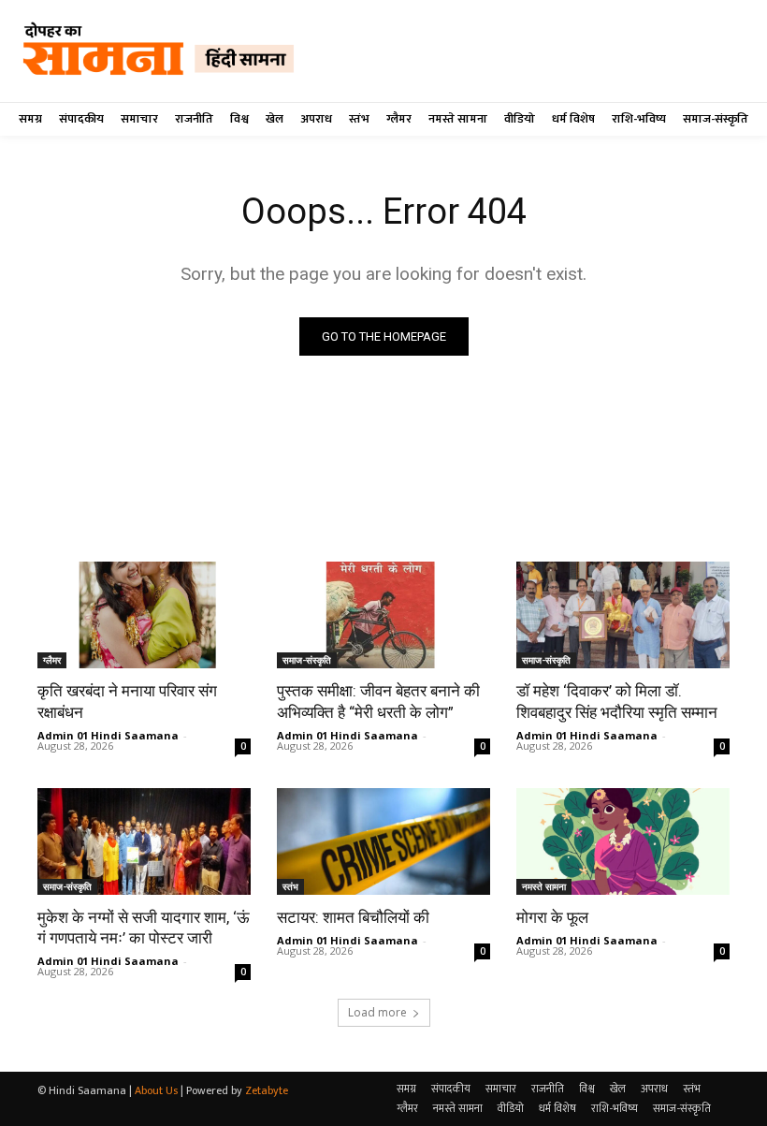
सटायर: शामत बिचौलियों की (353, 917)
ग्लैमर (52, 659)
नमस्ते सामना (544, 886)
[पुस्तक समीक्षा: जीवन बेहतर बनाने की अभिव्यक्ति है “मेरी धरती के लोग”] (383, 615)
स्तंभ (290, 886)
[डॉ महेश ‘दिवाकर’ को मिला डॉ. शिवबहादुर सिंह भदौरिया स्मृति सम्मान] (623, 615)
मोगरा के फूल (552, 917)
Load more (377, 1012)
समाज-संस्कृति (306, 659)
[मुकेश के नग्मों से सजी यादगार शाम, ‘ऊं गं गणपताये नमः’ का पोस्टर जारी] (144, 841)
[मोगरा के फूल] (623, 841)
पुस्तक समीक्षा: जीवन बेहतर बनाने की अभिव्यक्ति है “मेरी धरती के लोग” (378, 701)
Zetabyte (266, 1090)
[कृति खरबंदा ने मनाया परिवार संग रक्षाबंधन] (144, 615)
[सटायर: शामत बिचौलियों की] (383, 841)
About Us (156, 1090)
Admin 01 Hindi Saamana (108, 735)
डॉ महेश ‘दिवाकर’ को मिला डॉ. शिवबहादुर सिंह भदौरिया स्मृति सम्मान (616, 701)
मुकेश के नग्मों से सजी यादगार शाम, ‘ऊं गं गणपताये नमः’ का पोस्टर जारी (143, 927)
